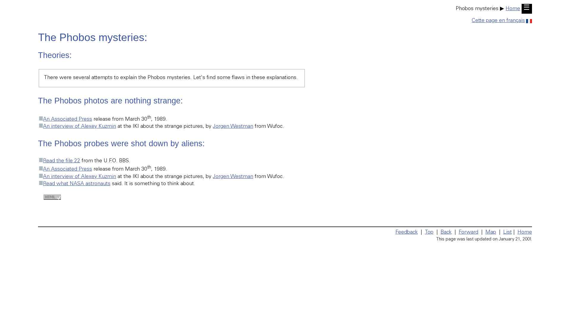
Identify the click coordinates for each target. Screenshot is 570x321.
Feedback (406, 232)
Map (490, 232)
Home (513, 9)
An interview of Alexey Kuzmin (79, 126)
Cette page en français (498, 20)
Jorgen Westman (233, 126)
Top (429, 232)
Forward (468, 232)
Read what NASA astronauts (76, 184)
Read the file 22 (61, 161)
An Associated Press (67, 119)
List (507, 232)
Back (446, 232)
